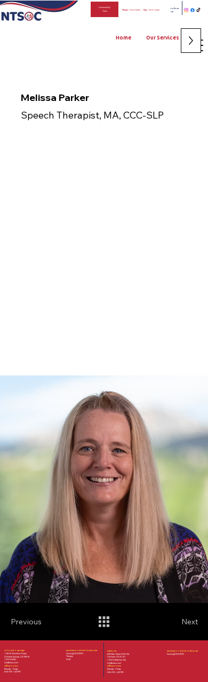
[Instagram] (186, 10)
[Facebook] (192, 10)
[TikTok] (198, 10)
